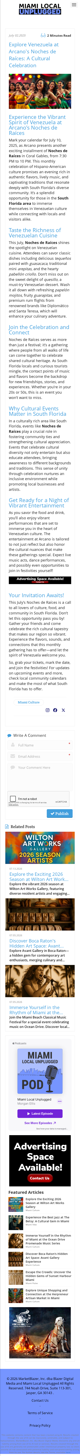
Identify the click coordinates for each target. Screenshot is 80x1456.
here (68, 1452)
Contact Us (40, 1400)
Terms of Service (40, 1413)
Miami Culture (29, 702)
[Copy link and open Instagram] (47, 709)
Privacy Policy (40, 1425)
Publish (62, 813)
